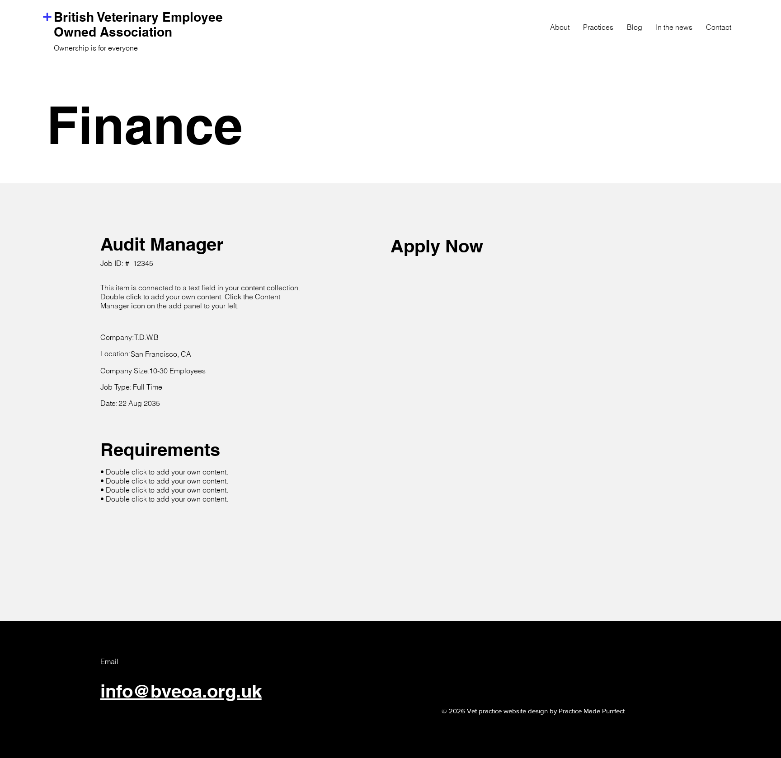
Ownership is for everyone (96, 47)
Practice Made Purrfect (592, 711)
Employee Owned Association (138, 24)
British (75, 16)
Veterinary (129, 16)
